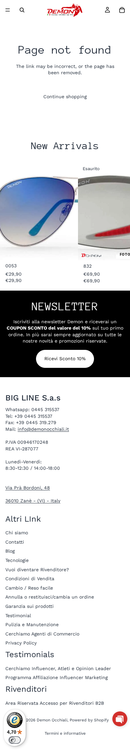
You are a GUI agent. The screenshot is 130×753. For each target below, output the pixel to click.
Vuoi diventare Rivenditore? (37, 569)
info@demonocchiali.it (43, 428)
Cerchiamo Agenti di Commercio (42, 633)
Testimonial (18, 615)
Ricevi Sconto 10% (65, 358)
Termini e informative (65, 733)
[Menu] (7, 10)
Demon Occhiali (52, 720)
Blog (10, 551)
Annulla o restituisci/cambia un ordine (49, 597)
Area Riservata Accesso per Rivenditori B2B (54, 702)
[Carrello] (122, 10)
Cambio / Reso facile (29, 587)
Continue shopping (65, 96)
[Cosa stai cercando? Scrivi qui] (22, 10)
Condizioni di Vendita (29, 578)
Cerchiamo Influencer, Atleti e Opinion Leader (58, 668)
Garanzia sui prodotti (29, 606)
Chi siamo (16, 532)
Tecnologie (17, 560)
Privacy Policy (21, 642)
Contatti (14, 541)
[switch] (15, 740)
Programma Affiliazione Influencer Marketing (56, 677)
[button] (119, 718)
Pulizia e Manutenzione (32, 624)
